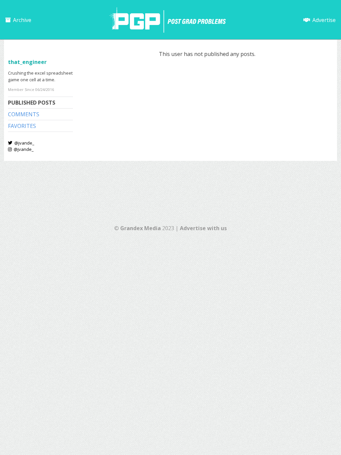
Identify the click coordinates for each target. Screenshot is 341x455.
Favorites (22, 126)
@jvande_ (23, 143)
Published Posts (31, 102)
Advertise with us (203, 228)
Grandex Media (140, 228)
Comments (23, 114)
